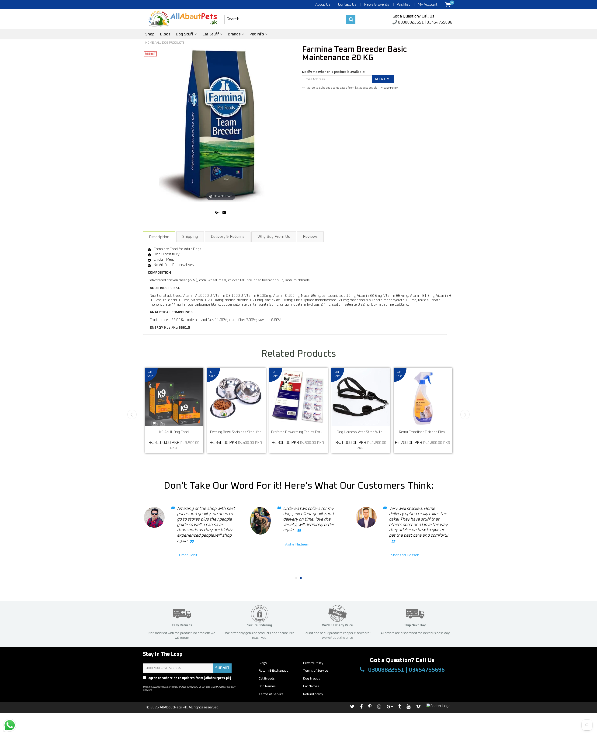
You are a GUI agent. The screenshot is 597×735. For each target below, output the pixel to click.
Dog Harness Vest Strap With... (365, 432)
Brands (235, 34)
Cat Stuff (211, 34)
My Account (427, 4)
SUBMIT (222, 668)
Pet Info (257, 34)
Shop (150, 34)
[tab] (159, 236)
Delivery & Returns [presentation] (227, 237)
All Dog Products (170, 42)
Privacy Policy (389, 87)
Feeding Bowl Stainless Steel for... (240, 432)
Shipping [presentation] (190, 237)
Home (149, 42)
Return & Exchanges (273, 670)
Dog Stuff (185, 34)
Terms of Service (315, 670)
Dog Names (267, 686)
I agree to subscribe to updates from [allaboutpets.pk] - (188, 680)
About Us (322, 4)
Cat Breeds (267, 678)
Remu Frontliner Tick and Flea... (427, 432)
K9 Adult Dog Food (178, 432)
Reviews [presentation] (310, 237)
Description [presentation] (159, 237)
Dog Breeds (311, 678)
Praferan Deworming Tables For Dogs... (305, 432)
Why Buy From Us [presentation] (273, 237)
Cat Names (311, 686)
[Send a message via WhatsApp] (9, 725)
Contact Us (347, 4)
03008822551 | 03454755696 (424, 22)
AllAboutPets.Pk (173, 707)
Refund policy (313, 694)
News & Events (376, 4)
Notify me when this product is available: (333, 72)
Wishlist (403, 4)
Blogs (165, 34)
